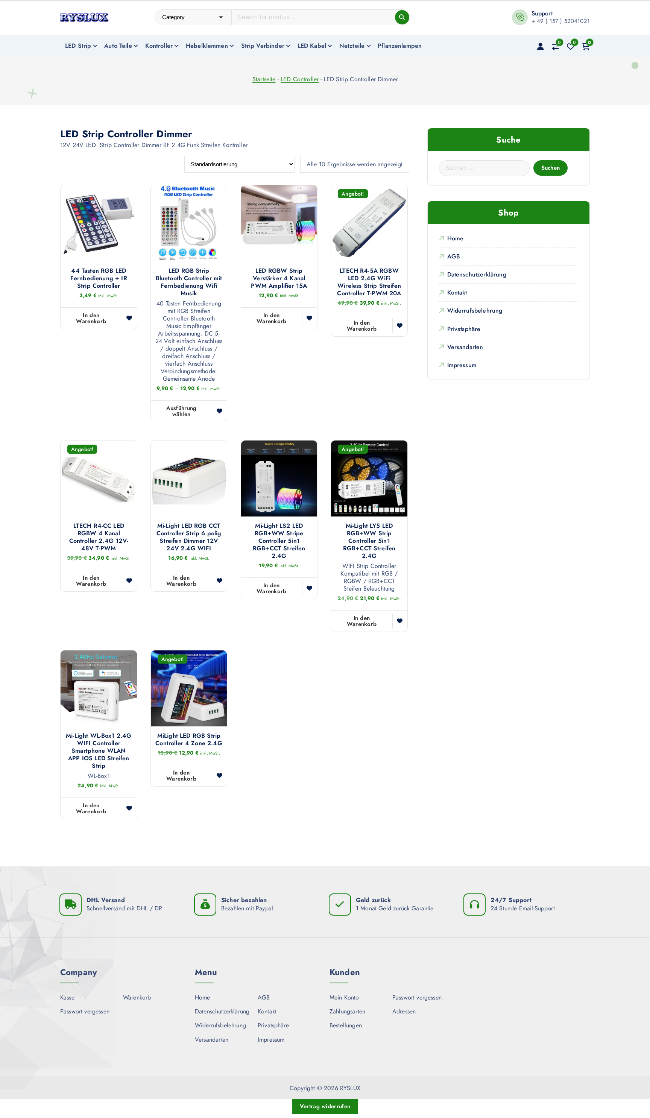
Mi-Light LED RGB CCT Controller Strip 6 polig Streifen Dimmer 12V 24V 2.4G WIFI (189, 537)
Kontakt (457, 292)
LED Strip (78, 45)
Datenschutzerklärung (476, 274)
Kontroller (159, 45)
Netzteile (351, 45)
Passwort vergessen (84, 1011)
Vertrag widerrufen (325, 1106)
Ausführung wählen (181, 411)
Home (455, 238)
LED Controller (300, 79)
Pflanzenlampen (400, 45)
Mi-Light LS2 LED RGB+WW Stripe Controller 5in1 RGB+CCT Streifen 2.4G (279, 541)
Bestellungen (346, 1025)
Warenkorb (137, 997)
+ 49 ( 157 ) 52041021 (561, 21)
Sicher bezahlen (244, 900)
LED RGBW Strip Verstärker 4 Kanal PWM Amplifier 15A (279, 278)
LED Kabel (312, 45)
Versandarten (465, 347)
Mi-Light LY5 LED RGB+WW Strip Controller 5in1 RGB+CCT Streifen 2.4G (369, 541)
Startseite (264, 79)
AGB (453, 256)
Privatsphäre (464, 329)
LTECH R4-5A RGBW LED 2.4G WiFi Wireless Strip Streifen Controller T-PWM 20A (369, 282)
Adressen (404, 1011)
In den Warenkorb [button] (91, 318)
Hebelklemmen (207, 45)
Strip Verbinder (262, 45)
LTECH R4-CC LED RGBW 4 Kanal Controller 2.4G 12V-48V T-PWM (98, 537)
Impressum (462, 365)
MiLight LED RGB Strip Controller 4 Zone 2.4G (188, 739)
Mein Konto (344, 997)
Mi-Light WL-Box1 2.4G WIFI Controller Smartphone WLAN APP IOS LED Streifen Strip (98, 751)
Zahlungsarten (347, 1011)
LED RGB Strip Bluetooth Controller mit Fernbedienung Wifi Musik (189, 282)
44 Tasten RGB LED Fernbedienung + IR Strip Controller (98, 278)
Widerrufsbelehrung (475, 310)
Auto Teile (118, 45)
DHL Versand (106, 900)
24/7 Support (511, 900)
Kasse (67, 997)
